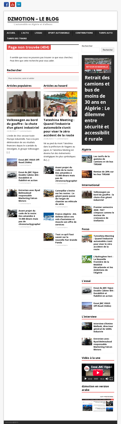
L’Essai (38, 32)
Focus (85, 229)
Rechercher (87, 46)
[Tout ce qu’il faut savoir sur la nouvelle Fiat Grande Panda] (49, 239)
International (90, 185)
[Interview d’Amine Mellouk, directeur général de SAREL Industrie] (87, 328)
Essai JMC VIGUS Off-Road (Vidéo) (29, 161)
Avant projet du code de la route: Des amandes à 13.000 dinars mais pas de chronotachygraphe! (29, 217)
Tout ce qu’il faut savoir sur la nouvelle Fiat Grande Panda (66, 238)
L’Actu (25, 32)
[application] (98, 373)
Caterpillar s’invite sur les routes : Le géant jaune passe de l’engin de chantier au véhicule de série (66, 197)
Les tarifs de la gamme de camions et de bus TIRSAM (103, 160)
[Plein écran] (111, 378)
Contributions (84, 32)
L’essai (86, 281)
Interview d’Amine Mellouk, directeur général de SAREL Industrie (103, 327)
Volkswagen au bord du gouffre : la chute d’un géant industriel (23, 124)
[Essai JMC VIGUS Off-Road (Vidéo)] (12, 164)
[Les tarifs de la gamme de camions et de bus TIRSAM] (87, 161)
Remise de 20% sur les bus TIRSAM (104, 173)
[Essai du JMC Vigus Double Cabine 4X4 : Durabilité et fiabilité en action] (12, 177)
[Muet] (107, 378)
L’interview (89, 316)
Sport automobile (59, 32)
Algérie (86, 149)
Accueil (11, 32)
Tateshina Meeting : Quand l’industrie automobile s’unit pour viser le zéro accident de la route (59, 127)
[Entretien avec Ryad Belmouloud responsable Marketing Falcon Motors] (12, 195)
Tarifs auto (106, 32)
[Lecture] (85, 378)
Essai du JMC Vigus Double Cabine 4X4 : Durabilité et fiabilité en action (29, 176)
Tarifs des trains (17, 38)
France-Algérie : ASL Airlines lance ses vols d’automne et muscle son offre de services (66, 219)
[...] (8, 152)
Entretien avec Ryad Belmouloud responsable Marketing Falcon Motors (29, 195)
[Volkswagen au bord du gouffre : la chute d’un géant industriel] (24, 114)
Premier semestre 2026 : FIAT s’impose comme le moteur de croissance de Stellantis (104, 214)
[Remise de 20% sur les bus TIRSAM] (87, 176)
